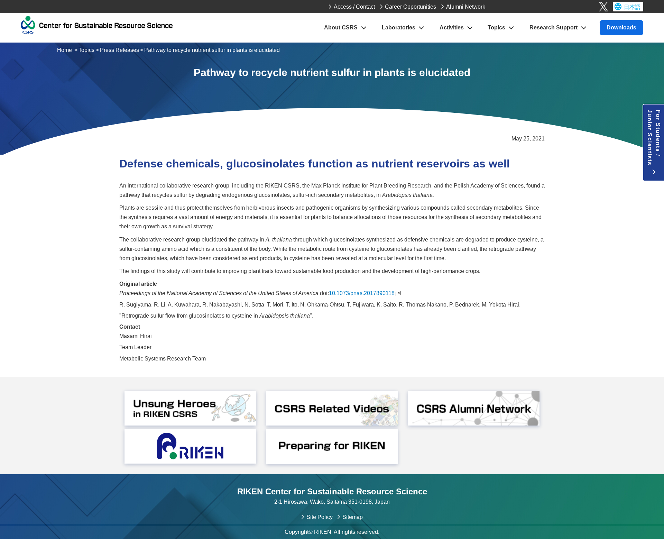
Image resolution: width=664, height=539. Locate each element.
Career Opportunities (410, 7)
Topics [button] (496, 27)
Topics (86, 50)
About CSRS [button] (341, 27)
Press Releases (119, 50)
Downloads (621, 27)
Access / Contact (354, 7)
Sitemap (352, 517)
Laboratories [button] (398, 27)
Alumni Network (465, 7)
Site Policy (319, 517)
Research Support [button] (553, 27)
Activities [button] (452, 27)
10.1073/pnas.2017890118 (362, 293)
